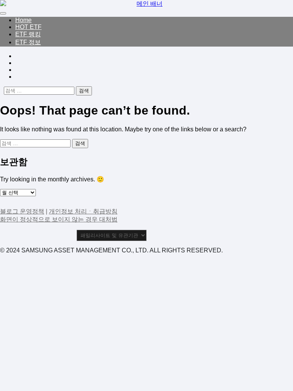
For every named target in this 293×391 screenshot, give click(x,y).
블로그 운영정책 (22, 211)
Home (23, 20)
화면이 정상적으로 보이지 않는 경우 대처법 (59, 219)
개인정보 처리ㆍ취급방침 (83, 211)
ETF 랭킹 (28, 34)
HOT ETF (28, 27)
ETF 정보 (28, 42)
